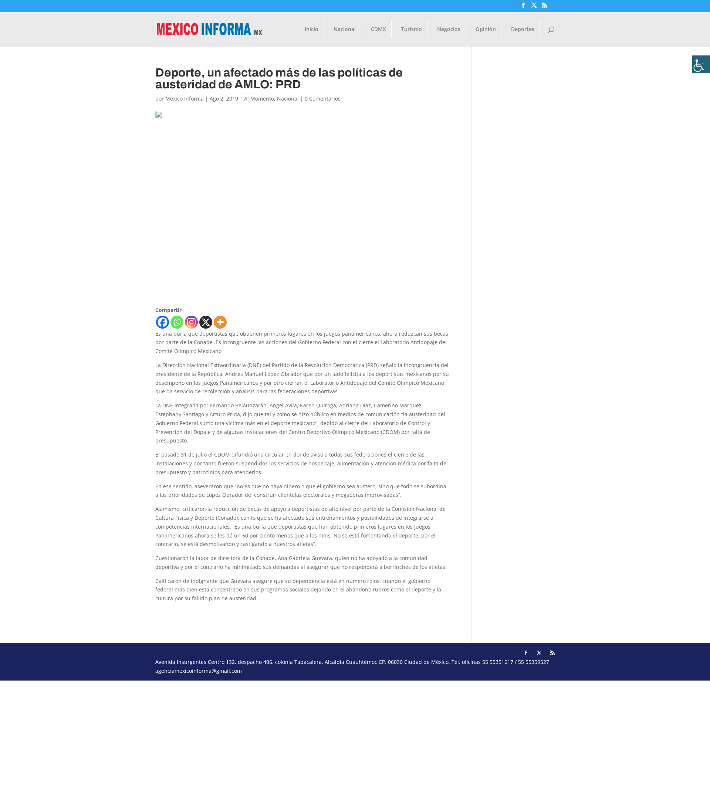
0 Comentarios (323, 98)
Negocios (448, 30)
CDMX (378, 30)
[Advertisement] (222, 732)
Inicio (311, 30)
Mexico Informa (184, 98)
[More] (220, 322)
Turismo (411, 30)
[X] (205, 322)
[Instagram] (191, 322)
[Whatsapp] (176, 322)
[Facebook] (162, 322)
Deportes (522, 30)
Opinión (486, 30)
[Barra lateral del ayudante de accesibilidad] (701, 64)
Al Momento (259, 98)
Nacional (345, 30)
